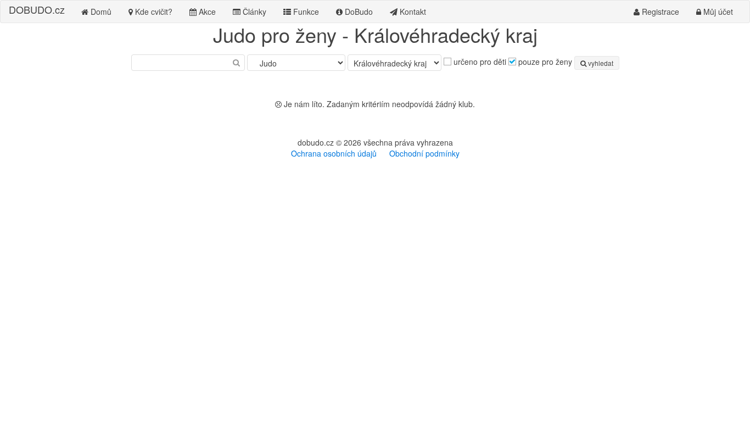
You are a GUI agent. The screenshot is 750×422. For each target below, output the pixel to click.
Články (253, 11)
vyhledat (599, 63)
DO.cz (37, 9)
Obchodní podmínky (424, 153)
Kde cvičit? (152, 11)
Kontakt (412, 11)
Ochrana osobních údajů (334, 153)
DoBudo (358, 11)
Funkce (305, 11)
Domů (99, 11)
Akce (206, 11)
